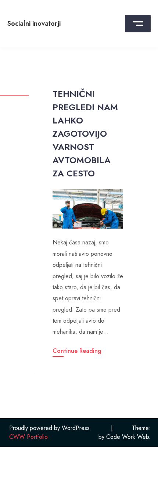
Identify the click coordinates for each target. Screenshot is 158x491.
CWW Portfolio (28, 437)
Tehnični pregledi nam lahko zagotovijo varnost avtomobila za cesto (85, 133)
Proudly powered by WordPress (49, 428)
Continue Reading (77, 351)
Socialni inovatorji (34, 23)
